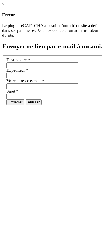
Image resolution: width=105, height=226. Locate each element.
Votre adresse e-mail (25, 80)
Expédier (15, 102)
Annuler (34, 102)
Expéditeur (17, 70)
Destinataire (18, 60)
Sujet (12, 91)
